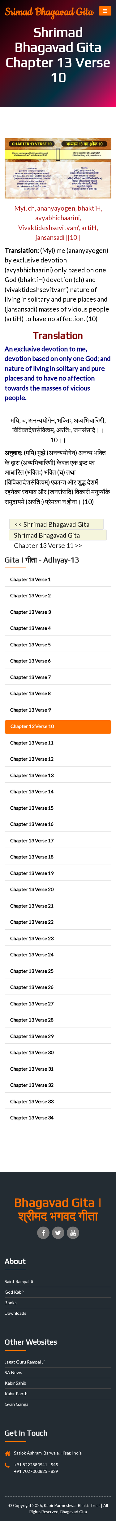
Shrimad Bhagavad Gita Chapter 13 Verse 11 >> (48, 535)
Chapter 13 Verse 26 (32, 987)
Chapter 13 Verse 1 (30, 579)
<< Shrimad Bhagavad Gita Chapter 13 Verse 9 (51, 525)
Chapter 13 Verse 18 (32, 856)
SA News (13, 1372)
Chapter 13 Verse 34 (32, 1117)
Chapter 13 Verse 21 (32, 906)
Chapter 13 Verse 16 (32, 824)
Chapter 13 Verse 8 (30, 693)
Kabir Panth (16, 1393)
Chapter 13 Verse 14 (32, 791)
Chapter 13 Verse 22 (32, 922)
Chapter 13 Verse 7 (30, 677)
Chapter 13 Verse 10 (32, 726)
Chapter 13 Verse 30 (32, 1052)
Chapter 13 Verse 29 (32, 1036)
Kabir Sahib (15, 1383)
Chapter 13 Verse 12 (32, 759)
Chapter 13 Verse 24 (32, 954)
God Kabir (14, 1292)
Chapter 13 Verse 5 (30, 644)
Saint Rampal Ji (19, 1281)
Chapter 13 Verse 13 (32, 775)
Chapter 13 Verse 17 (32, 840)
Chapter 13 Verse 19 (32, 873)
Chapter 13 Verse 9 (30, 710)
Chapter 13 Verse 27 (32, 1003)
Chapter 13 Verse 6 (30, 660)
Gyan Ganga (16, 1404)
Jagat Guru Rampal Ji (25, 1361)
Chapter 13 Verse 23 (32, 938)
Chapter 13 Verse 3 (30, 612)
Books (11, 1302)
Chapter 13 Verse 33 (32, 1101)
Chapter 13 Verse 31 (32, 1069)
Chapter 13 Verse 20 (32, 889)
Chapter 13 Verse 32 (32, 1085)
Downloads (15, 1313)
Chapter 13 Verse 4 (30, 628)
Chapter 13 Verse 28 (32, 1019)
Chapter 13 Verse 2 (30, 595)
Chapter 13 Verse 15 (32, 808)
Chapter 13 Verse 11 (32, 742)
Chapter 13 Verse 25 (32, 971)
